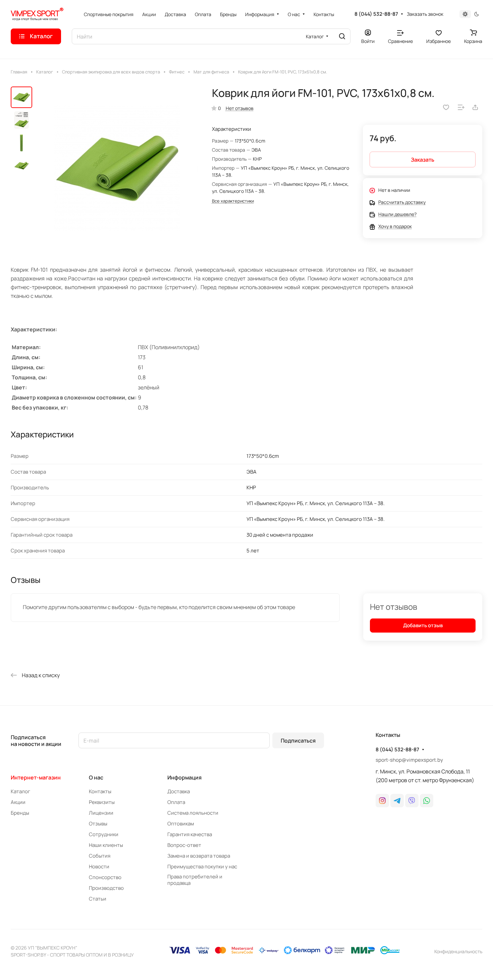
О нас (96, 777)
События (99, 855)
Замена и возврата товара (198, 855)
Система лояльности (192, 812)
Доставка (178, 791)
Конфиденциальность (458, 951)
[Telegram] (397, 800)
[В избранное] (446, 107)
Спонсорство (105, 877)
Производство (106, 887)
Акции (18, 802)
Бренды (20, 812)
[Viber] (412, 800)
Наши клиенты (106, 845)
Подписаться (298, 740)
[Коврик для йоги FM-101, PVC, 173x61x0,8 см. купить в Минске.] (117, 168)
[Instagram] (382, 800)
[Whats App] (426, 800)
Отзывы (98, 823)
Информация (184, 777)
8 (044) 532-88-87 (376, 14)
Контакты (100, 791)
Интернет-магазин (36, 777)
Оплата (176, 802)
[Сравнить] (461, 107)
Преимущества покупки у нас (202, 866)
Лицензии (101, 812)
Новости (99, 866)
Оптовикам (180, 823)
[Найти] (342, 36)
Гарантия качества (189, 834)
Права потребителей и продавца (194, 879)
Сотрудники (103, 834)
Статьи (97, 898)
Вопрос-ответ (184, 845)
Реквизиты (102, 802)
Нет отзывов (240, 108)
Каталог (20, 791)
